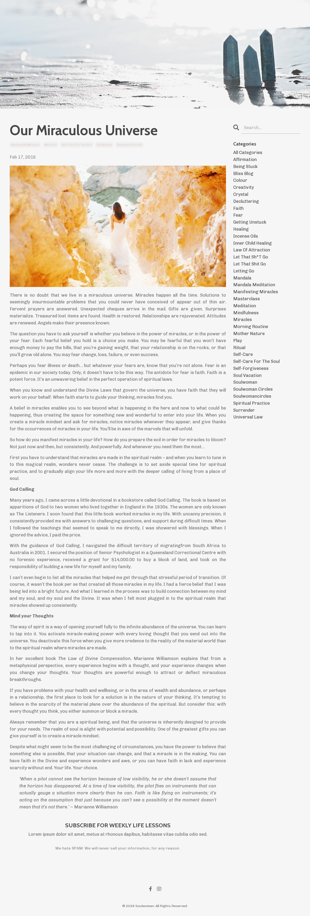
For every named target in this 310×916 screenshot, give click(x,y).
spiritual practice (251, 403)
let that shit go (249, 264)
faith (238, 208)
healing (241, 229)
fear (238, 215)
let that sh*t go (250, 257)
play (237, 340)
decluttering (246, 201)
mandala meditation (254, 284)
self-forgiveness (251, 368)
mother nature (249, 333)
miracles (50, 144)
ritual (239, 347)
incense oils (245, 236)
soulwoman (104, 144)
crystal (240, 194)
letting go (243, 271)
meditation (244, 305)
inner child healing (252, 243)
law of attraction (251, 250)
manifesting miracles (25, 144)
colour (240, 180)
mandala (242, 278)
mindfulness (246, 312)
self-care (243, 354)
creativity (243, 187)
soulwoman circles (129, 144)
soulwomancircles (252, 396)
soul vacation (247, 375)
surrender (244, 410)
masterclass (246, 298)
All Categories (247, 152)
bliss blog (243, 173)
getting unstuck (249, 222)
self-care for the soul (77, 144)
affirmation (245, 159)
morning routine (250, 326)
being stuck (245, 166)
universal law (248, 417)
